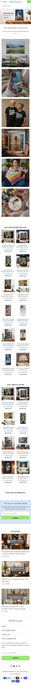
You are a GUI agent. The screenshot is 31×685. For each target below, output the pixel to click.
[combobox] (15, 6)
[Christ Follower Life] (15, 1)
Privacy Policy (24, 671)
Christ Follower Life (13, 671)
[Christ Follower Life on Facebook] (11, 666)
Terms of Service (15, 674)
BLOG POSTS (15, 531)
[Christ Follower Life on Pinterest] (17, 666)
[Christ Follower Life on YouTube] (14, 666)
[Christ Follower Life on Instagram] (19, 666)
